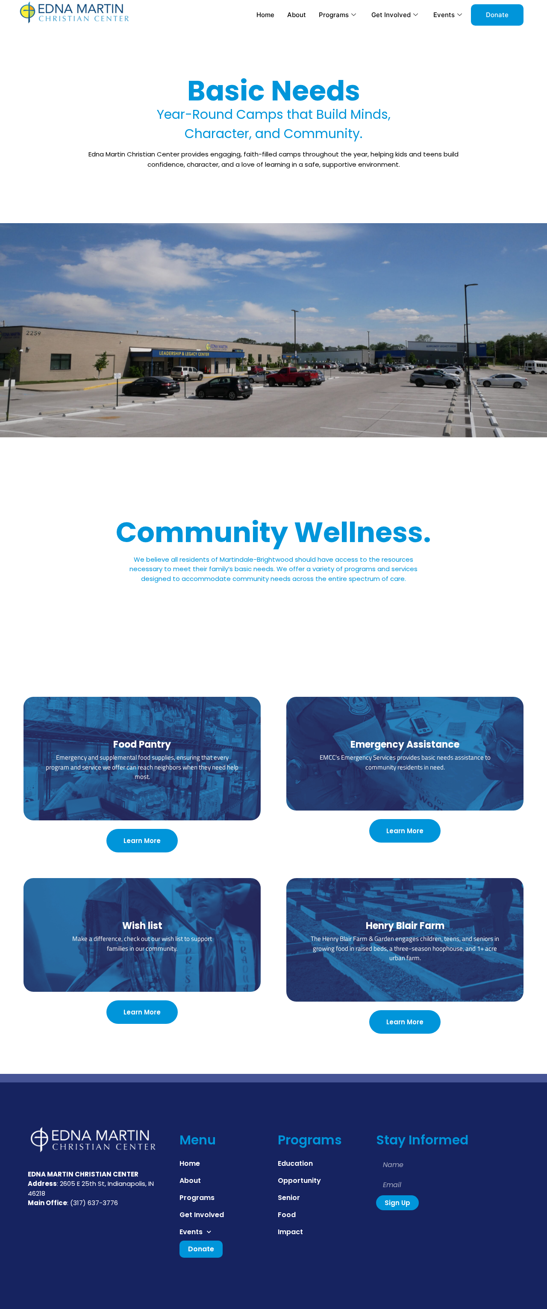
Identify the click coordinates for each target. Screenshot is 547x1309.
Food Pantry (142, 744)
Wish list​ (142, 925)
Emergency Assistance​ (404, 744)
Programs (334, 15)
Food (287, 1215)
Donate (497, 15)
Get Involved (391, 15)
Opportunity (299, 1180)
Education (295, 1163)
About (296, 15)
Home (265, 15)
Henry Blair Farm (405, 925)
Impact (290, 1232)
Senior (289, 1198)
